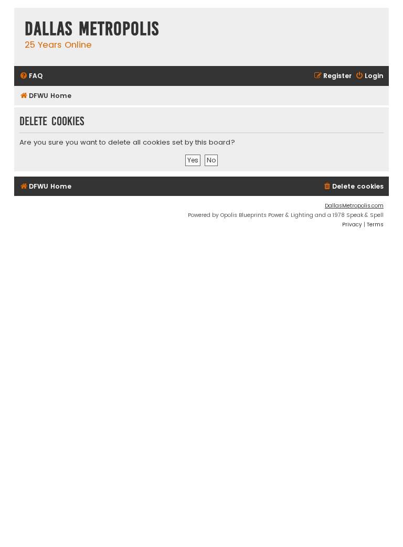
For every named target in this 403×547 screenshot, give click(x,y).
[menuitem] (31, 76)
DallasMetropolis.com (354, 206)
